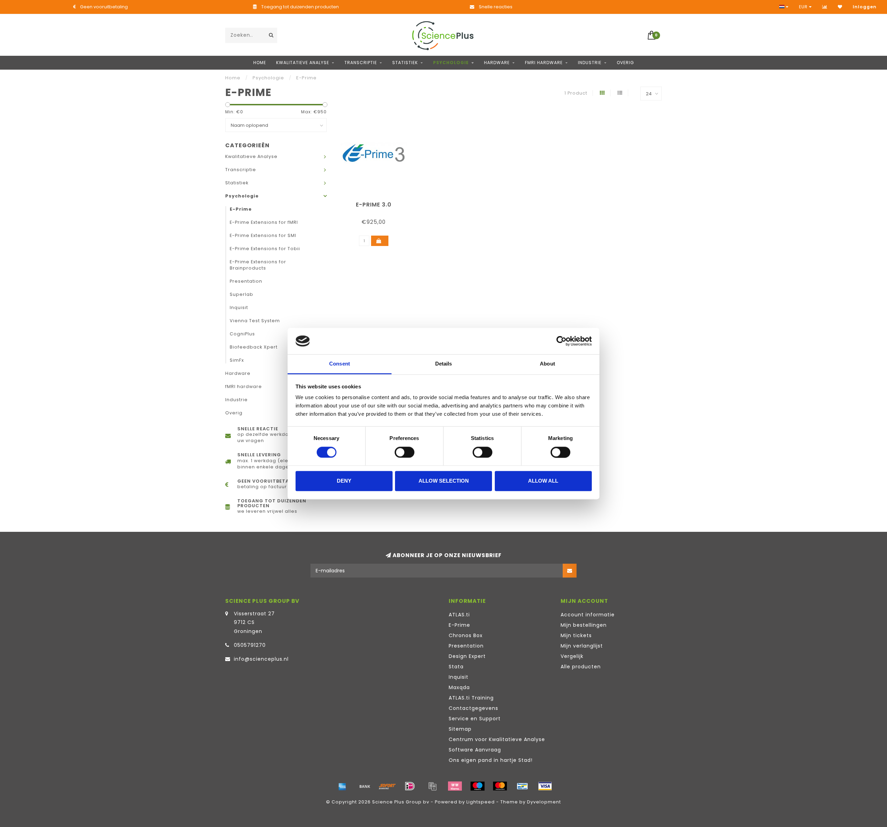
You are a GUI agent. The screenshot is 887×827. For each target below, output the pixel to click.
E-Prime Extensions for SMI (263, 235)
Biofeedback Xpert (254, 347)
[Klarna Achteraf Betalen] (455, 786)
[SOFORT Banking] (387, 786)
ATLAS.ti (459, 614)
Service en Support (475, 718)
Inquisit (239, 307)
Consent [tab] (339, 364)
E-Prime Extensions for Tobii (265, 249)
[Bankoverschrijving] (365, 786)
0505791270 (250, 645)
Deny (344, 481)
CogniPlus (242, 334)
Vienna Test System (255, 321)
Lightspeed (480, 802)
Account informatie (588, 614)
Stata (456, 666)
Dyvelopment (544, 802)
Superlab (241, 294)
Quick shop (377, 202)
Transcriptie (360, 62)
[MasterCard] (500, 786)
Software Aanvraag (475, 749)
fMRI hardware (544, 62)
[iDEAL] (410, 786)
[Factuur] (432, 786)
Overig (625, 62)
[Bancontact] (522, 786)
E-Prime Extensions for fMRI (264, 222)
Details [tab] (443, 364)
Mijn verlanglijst (582, 645)
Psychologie (451, 62)
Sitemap (460, 728)
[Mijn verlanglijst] (840, 7)
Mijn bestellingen (584, 625)
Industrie (589, 62)
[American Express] (342, 786)
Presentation (246, 281)
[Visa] (545, 786)
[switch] (404, 452)
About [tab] (547, 364)
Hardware (497, 62)
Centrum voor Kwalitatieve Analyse (497, 739)
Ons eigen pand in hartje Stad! (491, 760)
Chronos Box (466, 635)
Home (259, 62)
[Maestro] (477, 786)
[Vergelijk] (824, 7)
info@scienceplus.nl (261, 659)
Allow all (543, 481)
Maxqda (459, 687)
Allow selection (444, 481)
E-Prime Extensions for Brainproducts (258, 265)
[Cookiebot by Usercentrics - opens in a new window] (561, 341)
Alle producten (581, 666)
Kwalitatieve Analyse (302, 62)
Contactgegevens (473, 708)
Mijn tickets (576, 635)
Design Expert (467, 656)
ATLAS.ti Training (471, 697)
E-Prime (241, 209)
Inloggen (865, 7)
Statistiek (405, 62)
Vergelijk (572, 656)
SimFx (237, 360)
